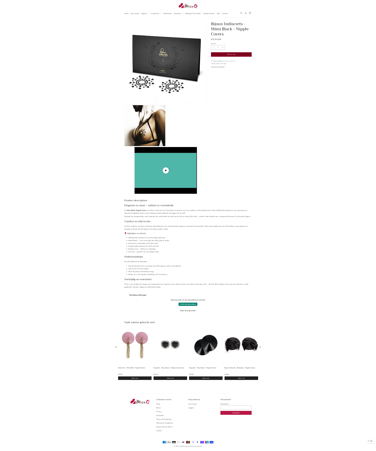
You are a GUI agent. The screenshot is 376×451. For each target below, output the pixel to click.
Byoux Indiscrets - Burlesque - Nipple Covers (240, 368)
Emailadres (225, 404)
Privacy (158, 411)
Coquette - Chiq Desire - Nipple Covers (202, 368)
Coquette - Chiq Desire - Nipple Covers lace (169, 368)
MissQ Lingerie (184, 446)
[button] (145, 13)
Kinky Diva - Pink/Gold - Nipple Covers (131, 368)
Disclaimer (160, 415)
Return (158, 408)
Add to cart (134, 378)
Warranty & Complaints (164, 423)
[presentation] (116, 347)
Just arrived (192, 404)
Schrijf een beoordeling (188, 304)
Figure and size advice (164, 427)
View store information (218, 67)
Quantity (213, 44)
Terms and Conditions (164, 419)
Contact (159, 430)
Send (158, 404)
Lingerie (191, 408)
